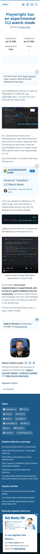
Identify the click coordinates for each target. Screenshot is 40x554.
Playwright (10, 389)
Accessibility (12, 423)
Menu (5, 4)
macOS (10, 433)
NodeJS (22, 419)
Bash (9, 419)
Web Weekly (19, 548)
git (8, 428)
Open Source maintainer (17, 376)
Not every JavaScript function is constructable (19, 447)
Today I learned (29, 76)
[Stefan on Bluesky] (30, 363)
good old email (21, 326)
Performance (26, 433)
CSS (26, 409)
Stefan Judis (25, 27)
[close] (37, 514)
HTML (22, 414)
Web (26, 423)
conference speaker (28, 373)
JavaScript (11, 409)
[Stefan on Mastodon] (34, 363)
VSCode (20, 428)
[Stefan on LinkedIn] (26, 363)
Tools (9, 414)
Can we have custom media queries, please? (18, 497)
